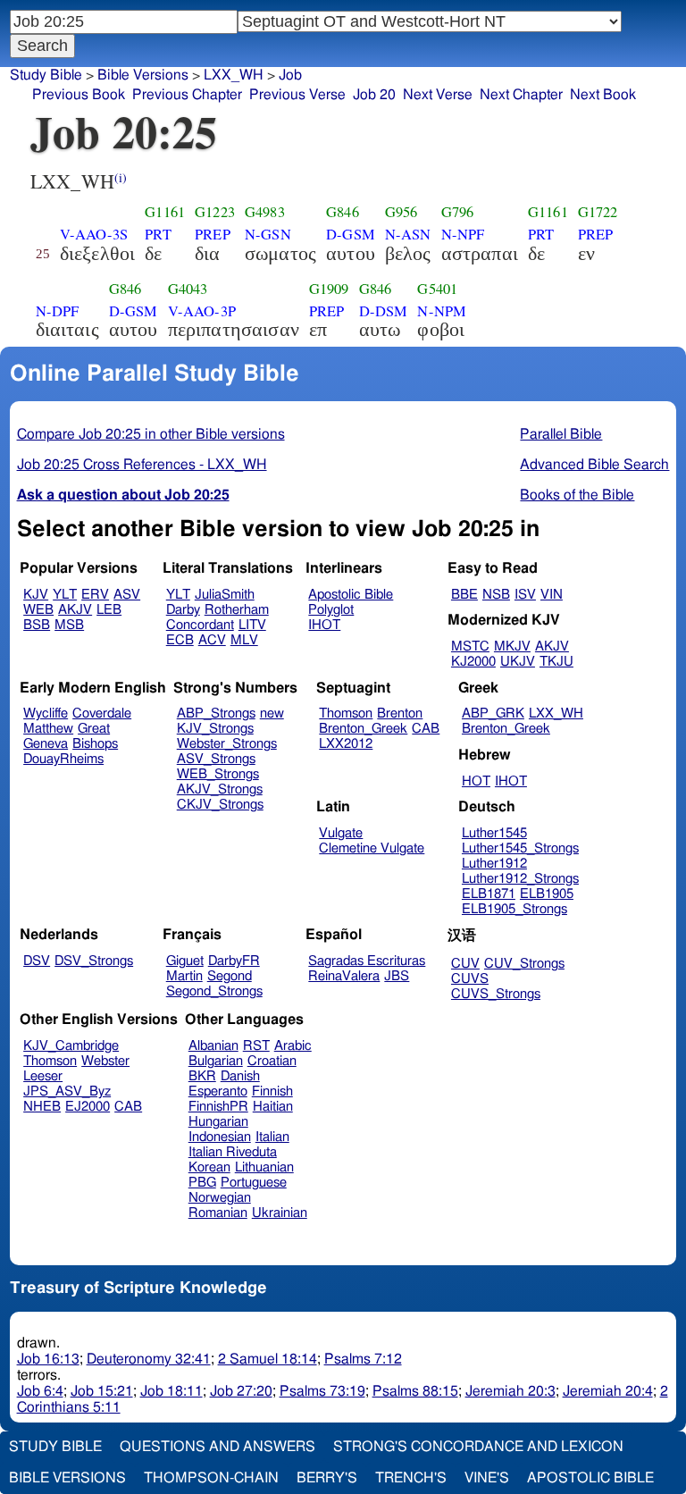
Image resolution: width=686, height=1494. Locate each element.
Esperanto (217, 1091)
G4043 (188, 288)
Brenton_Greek (363, 728)
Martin (184, 976)
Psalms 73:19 (322, 1391)
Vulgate (341, 833)
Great (94, 728)
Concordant (200, 625)
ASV (126, 594)
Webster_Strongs (227, 744)
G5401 (437, 288)
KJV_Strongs (215, 728)
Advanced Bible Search (594, 464)
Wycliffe (45, 713)
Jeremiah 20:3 (510, 1391)
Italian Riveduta (232, 1152)
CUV (465, 963)
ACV (212, 640)
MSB (69, 625)
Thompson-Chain (211, 1478)
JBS (396, 976)
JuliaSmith (225, 594)
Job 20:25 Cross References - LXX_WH (142, 464)
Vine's (486, 1478)
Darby (183, 610)
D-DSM (383, 311)
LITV (252, 625)
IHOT (324, 625)
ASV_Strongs (216, 759)
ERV (95, 594)
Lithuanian (264, 1167)
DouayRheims (63, 759)
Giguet (185, 961)
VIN (551, 594)
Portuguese (254, 1182)
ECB (180, 640)
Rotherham (237, 610)
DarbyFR (234, 961)
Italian (272, 1137)
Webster (105, 1061)
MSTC (470, 646)
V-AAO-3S (94, 234)
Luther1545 (494, 833)
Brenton (399, 713)
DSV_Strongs (93, 961)
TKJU (556, 661)
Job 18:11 (171, 1391)
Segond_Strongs (214, 991)
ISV (525, 594)
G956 (401, 212)
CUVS (470, 979)
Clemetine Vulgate (371, 848)
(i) (120, 177)
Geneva (45, 744)
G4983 (265, 212)
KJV (35, 594)
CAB (425, 728)
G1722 (598, 212)
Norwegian (219, 1197)
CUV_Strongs (524, 963)
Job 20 (374, 95)
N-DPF (57, 311)
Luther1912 (494, 863)
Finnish (272, 1091)
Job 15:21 (102, 1391)
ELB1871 (488, 894)
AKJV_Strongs (220, 789)
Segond (229, 976)
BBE (464, 594)
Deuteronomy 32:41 (149, 1359)
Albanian (213, 1046)
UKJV (517, 661)
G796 (457, 212)
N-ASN (408, 234)
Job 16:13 (48, 1359)
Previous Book (78, 95)
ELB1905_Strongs (514, 909)
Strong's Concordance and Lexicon (478, 1446)
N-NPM (441, 311)
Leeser (43, 1076)
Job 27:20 (241, 1391)
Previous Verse (297, 95)
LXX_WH (234, 75)
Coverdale (101, 713)
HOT (476, 781)
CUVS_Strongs (495, 994)
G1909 (329, 288)
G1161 (165, 212)
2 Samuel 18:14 (267, 1359)
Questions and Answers (217, 1446)
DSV (36, 961)
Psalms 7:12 (363, 1359)
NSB (496, 594)
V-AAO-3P (202, 311)
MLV (244, 640)
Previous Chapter (187, 95)
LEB (108, 610)
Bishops (95, 744)
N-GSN (268, 234)
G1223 (215, 212)
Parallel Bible (561, 434)
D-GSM (350, 234)
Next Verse (438, 95)
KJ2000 (473, 661)
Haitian (273, 1106)
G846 (342, 212)
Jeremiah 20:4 (608, 1391)
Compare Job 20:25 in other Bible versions (151, 434)
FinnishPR (218, 1106)
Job (290, 75)
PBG (202, 1182)
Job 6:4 (40, 1391)
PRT (158, 234)
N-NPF (463, 234)
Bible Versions (142, 75)
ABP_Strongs (216, 713)
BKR (202, 1076)
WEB (38, 610)
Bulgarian (215, 1061)
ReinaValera (344, 976)
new (272, 713)
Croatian (272, 1061)
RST (256, 1046)
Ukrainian (279, 1213)
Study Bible (46, 75)
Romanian (217, 1213)
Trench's (411, 1478)
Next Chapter (521, 95)
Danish (240, 1076)
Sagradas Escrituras (366, 961)
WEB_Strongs (218, 774)
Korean (209, 1167)
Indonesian (219, 1137)
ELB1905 (546, 894)
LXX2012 (345, 744)
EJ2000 (87, 1106)
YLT (65, 594)
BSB (36, 625)
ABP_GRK (493, 713)
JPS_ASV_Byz (67, 1091)
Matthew (48, 728)
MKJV (512, 646)
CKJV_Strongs (220, 804)
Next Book (603, 95)
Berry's (327, 1478)
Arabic (293, 1046)
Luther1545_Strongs (520, 848)
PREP (212, 234)
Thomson (345, 713)
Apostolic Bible (590, 1478)
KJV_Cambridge (71, 1046)
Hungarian (218, 1122)
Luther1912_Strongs (520, 878)
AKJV (75, 610)
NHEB (42, 1106)
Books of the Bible (577, 495)
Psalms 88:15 (415, 1391)
